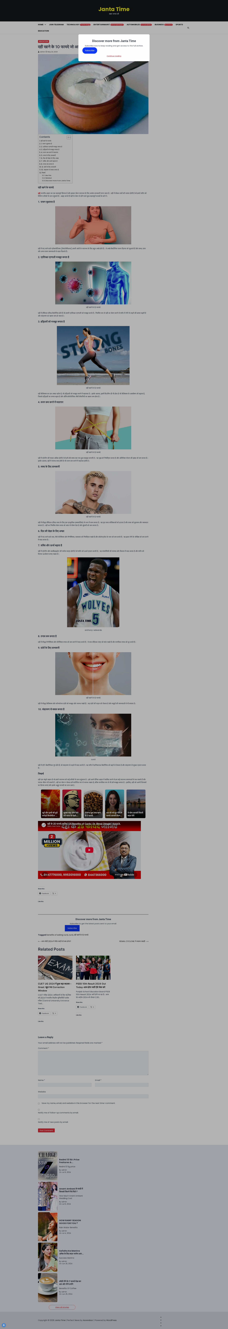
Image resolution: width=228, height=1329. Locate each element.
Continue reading (114, 56)
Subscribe (89, 50)
